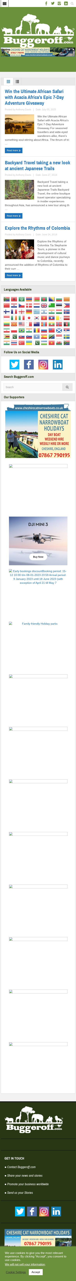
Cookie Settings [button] (16, 1272)
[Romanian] (37, 330)
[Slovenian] (30, 336)
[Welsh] (60, 342)
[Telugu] (7, 342)
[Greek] (37, 311)
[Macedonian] (15, 323)
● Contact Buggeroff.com (20, 1167)
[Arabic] (22, 299)
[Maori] (37, 323)
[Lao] (52, 317)
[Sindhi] (15, 336)
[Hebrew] (45, 311)
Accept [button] (36, 1272)
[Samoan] (52, 330)
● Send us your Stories (18, 1193)
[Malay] (22, 323)
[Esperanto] (52, 305)
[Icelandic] (67, 311)
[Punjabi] (30, 330)
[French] (15, 311)
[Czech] (22, 305)
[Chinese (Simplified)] (7, 305)
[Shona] (7, 336)
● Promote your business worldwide (26, 1184)
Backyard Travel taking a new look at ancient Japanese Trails (37, 165)
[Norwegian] (60, 323)
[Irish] (15, 317)
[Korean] (37, 317)
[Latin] (60, 317)
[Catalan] (67, 299)
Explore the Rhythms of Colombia (37, 228)
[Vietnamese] (52, 342)
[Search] (67, 387)
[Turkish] (22, 342)
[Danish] (30, 305)
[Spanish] (45, 336)
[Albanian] (15, 299)
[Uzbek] (45, 342)
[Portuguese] (22, 330)
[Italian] (22, 317)
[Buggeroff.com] (38, 30)
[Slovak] (22, 336)
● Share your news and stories (23, 1176)
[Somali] (37, 336)
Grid (8, 82)
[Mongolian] (45, 323)
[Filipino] (67, 305)
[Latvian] (67, 317)
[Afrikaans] (7, 299)
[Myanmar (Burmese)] (52, 323)
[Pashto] (67, 323)
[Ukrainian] (30, 342)
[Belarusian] (37, 299)
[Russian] (45, 330)
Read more (13, 150)
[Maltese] (30, 323)
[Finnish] (7, 311)
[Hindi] (52, 311)
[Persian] (7, 330)
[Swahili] (52, 336)
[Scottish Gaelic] (60, 330)
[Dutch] (37, 305)
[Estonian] (60, 305)
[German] (30, 311)
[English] (45, 305)
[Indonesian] (7, 317)
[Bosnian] (52, 299)
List (17, 83)
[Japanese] (30, 317)
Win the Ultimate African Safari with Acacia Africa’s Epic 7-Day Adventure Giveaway (34, 97)
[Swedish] (67, 336)
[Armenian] (30, 299)
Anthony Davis (23, 109)
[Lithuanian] (7, 323)
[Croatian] (15, 305)
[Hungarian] (60, 311)
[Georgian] (22, 311)
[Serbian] (67, 330)
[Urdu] (37, 342)
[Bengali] (45, 299)
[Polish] (15, 330)
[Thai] (15, 342)
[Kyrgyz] (45, 317)
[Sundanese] (60, 336)
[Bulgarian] (60, 299)
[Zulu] (67, 342)
